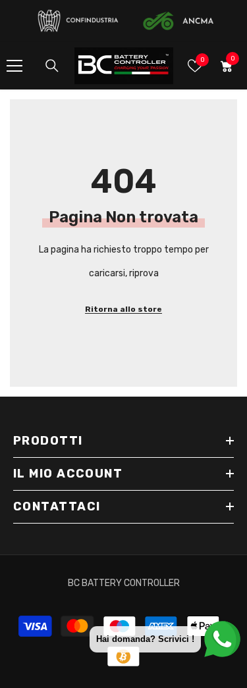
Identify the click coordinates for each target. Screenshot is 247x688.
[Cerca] (52, 66)
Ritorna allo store (123, 309)
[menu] (14, 66)
